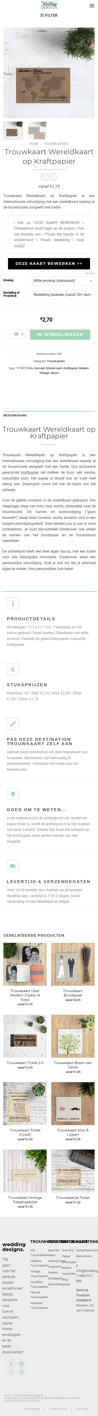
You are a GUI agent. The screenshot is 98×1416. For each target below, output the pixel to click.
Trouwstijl (61, 1241)
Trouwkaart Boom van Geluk (73, 1065)
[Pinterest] (22, 1364)
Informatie (75, 1241)
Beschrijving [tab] (15, 415)
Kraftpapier (70, 368)
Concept (39, 368)
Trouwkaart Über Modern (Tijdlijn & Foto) (25, 995)
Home (34, 143)
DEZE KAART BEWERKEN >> (49, 263)
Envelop (8, 280)
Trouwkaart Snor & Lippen (73, 1132)
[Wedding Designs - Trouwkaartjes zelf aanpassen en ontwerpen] (49, 5)
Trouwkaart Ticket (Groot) (25, 1132)
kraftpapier (30, 472)
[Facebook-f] (11, 1364)
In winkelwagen (60, 334)
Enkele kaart (54, 368)
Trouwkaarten (56, 143)
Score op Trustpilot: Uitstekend (83, 1295)
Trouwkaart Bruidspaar (73, 993)
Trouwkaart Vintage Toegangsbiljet (25, 1199)
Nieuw (55, 373)
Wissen (90, 273)
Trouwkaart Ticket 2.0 (25, 1063)
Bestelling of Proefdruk (11, 294)
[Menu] (92, 5)
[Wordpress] (22, 1372)
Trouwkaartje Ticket (73, 1197)
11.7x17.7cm (24, 368)
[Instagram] (11, 1372)
